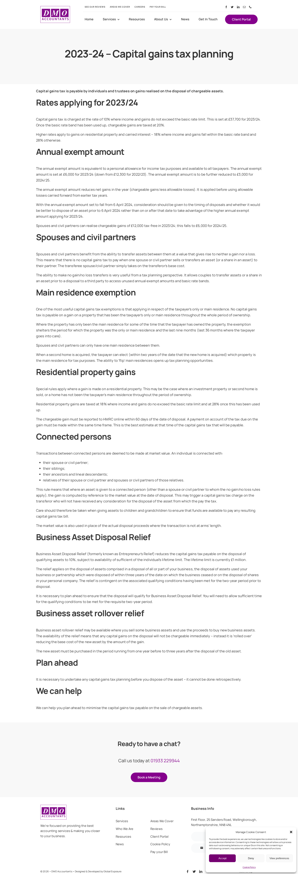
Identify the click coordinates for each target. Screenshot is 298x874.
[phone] (250, 7)
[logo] (55, 7)
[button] (291, 832)
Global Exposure (112, 871)
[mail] (244, 7)
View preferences (279, 858)
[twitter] (232, 7)
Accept (222, 858)
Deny (251, 858)
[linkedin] (238, 7)
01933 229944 (165, 760)
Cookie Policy (249, 867)
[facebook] (226, 7)
